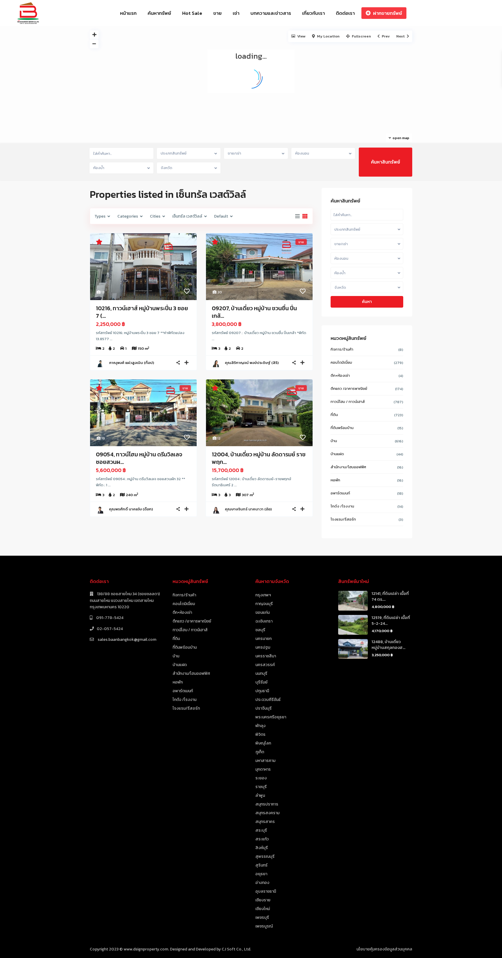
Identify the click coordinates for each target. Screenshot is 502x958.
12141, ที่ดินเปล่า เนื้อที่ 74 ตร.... (390, 596)
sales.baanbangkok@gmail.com (126, 639)
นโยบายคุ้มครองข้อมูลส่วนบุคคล (384, 949)
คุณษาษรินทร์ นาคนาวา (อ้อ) (248, 509)
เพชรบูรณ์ (264, 926)
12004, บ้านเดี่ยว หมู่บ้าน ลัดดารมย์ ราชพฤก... (259, 458)
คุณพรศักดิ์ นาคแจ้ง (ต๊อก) (131, 509)
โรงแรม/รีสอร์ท (343, 519)
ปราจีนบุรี (263, 708)
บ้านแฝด (337, 454)
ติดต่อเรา (345, 13)
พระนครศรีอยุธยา (270, 717)
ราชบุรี (261, 787)
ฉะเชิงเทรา (263, 621)
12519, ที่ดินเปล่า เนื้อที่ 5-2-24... (391, 621)
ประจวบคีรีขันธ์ (268, 700)
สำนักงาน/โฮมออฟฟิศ (348, 467)
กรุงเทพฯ (263, 595)
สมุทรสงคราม (267, 813)
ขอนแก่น (262, 612)
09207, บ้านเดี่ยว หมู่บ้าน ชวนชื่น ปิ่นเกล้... (254, 312)
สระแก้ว (262, 839)
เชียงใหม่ (262, 909)
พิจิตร (260, 734)
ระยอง (261, 778)
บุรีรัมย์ (261, 682)
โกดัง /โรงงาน (342, 506)
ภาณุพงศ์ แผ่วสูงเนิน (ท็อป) (131, 362)
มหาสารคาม (265, 761)
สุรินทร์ (261, 865)
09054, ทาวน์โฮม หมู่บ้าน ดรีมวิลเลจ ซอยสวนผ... (139, 458)
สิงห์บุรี (261, 848)
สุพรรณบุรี (265, 856)
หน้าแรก (128, 13)
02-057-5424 (110, 629)
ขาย (217, 13)
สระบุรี (261, 830)
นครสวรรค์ (265, 665)
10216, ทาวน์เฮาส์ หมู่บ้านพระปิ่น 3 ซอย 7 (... (142, 312)
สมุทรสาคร (265, 822)
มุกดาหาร (263, 769)
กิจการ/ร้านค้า (342, 349)
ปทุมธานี (262, 691)
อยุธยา (261, 874)
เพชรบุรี (262, 917)
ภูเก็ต (259, 752)
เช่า (236, 13)
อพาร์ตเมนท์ (340, 493)
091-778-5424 (109, 618)
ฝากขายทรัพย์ (387, 13)
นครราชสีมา (265, 656)
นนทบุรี (261, 673)
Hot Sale (192, 13)
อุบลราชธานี (265, 891)
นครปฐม (262, 647)
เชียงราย (262, 900)
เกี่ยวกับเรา (313, 13)
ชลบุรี (260, 630)
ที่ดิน (334, 414)
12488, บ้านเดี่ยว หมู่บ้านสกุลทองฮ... (388, 645)
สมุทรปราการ (266, 804)
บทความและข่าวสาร (270, 13)
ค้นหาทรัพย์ (159, 13)
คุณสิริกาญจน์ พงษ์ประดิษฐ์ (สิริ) (252, 362)
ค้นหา (367, 302)
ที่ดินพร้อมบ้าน (342, 427)
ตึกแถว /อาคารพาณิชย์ (349, 388)
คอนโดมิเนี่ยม (341, 362)
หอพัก (335, 480)
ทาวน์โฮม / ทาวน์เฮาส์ (348, 401)
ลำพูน (260, 795)
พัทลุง (260, 726)
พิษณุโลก (263, 743)
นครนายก (263, 639)
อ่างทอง (262, 883)
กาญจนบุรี (264, 604)
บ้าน (334, 441)
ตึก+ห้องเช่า (340, 375)
